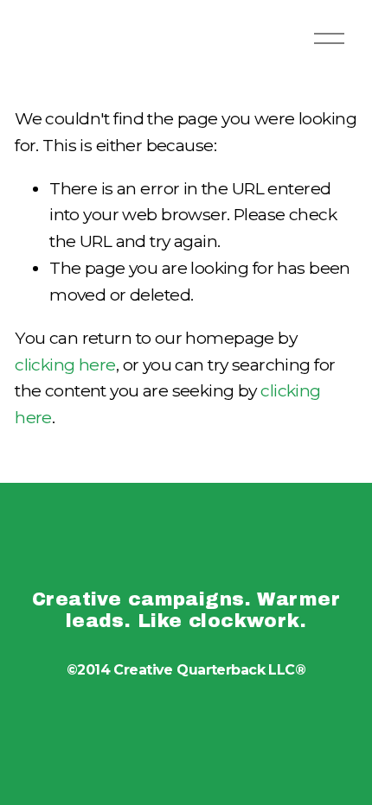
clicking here (65, 364)
